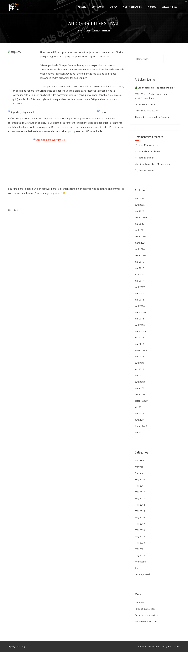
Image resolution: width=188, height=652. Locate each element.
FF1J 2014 (140, 504)
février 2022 (141, 236)
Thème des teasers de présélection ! (153, 116)
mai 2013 (139, 356)
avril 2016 (140, 305)
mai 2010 (139, 432)
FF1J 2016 (140, 517)
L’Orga (113, 6)
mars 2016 (140, 312)
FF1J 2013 (140, 498)
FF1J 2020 (140, 542)
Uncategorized (142, 574)
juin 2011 (139, 407)
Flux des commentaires (146, 615)
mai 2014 (139, 343)
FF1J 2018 (140, 530)
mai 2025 (139, 198)
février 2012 (141, 394)
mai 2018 (139, 268)
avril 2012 (140, 381)
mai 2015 (139, 318)
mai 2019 (139, 261)
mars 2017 (140, 293)
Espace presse (169, 6)
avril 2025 (140, 204)
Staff (137, 567)
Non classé (140, 561)
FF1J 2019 (140, 536)
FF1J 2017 (140, 523)
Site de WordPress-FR (146, 621)
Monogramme (151, 144)
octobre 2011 (142, 400)
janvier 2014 (141, 350)
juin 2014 (139, 337)
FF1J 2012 (140, 492)
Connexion (140, 602)
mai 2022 (139, 223)
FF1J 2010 (140, 479)
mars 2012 (140, 388)
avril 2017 (140, 286)
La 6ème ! (155, 151)
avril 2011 (140, 419)
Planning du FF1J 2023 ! (146, 110)
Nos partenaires (132, 6)
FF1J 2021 (140, 548)
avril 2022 (140, 230)
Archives (139, 466)
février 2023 (141, 217)
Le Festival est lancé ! (145, 104)
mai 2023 (139, 211)
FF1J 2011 (140, 485)
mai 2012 (139, 375)
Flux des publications (145, 608)
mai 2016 (139, 299)
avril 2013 (140, 362)
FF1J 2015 (140, 511)
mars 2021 (140, 242)
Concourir (98, 6)
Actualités (140, 460)
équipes (139, 473)
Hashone (160, 646)
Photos (151, 6)
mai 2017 (139, 280)
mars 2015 (140, 331)
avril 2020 (140, 249)
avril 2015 (140, 324)
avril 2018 (140, 274)
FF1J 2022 (140, 555)
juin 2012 (139, 369)
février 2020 (141, 255)
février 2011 (141, 426)
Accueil (82, 6)
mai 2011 (139, 413)
